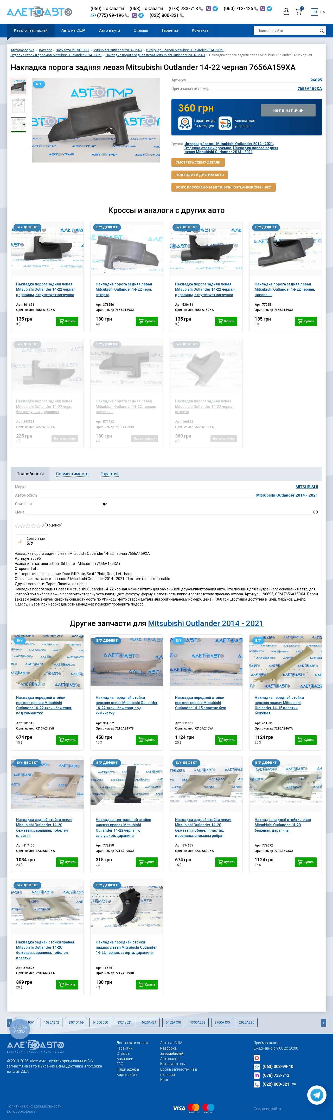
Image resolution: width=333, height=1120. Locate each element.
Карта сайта (127, 1074)
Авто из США (73, 30)
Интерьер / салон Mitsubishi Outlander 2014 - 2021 (228, 144)
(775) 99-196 (111, 15)
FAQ (120, 1064)
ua (322, 12)
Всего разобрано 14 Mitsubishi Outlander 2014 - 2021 (224, 187)
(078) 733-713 (184, 8)
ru (314, 12)
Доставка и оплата (133, 1043)
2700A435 (222, 1022)
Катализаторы (172, 1064)
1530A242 (51, 1022)
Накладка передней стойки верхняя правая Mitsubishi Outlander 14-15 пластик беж (200, 702)
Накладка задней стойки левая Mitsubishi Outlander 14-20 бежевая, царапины (283, 825)
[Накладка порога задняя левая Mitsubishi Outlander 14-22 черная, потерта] (206, 365)
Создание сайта (267, 1109)
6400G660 (100, 1022)
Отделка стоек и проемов (207, 148)
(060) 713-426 (239, 8)
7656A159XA (309, 88)
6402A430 (173, 1022)
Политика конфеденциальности (34, 1106)
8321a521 (124, 1022)
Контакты (200, 30)
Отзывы (141, 30)
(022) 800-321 (165, 15)
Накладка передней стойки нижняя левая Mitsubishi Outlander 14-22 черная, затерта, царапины (126, 947)
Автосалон (170, 1059)
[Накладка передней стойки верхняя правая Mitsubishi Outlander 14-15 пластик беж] (206, 662)
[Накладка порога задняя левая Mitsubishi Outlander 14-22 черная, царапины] (285, 248)
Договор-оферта (21, 1111)
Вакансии (125, 1059)
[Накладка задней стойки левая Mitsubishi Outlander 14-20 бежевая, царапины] (285, 784)
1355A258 (197, 1022)
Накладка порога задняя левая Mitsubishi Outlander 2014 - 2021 (231, 150)
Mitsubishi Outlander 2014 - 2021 (287, 495)
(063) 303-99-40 (277, 1066)
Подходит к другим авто (200, 175)
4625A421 (148, 1022)
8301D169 (76, 1022)
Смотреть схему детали (198, 162)
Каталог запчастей (31, 30)
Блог (164, 1080)
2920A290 (246, 1022)
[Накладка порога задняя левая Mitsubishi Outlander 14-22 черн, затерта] (127, 248)
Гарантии (170, 30)
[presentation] (34, 120)
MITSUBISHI (307, 487)
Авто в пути (109, 30)
